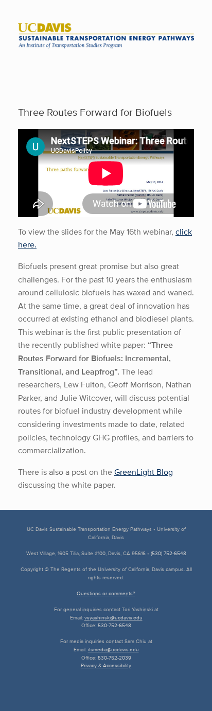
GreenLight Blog (143, 472)
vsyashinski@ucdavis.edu (113, 617)
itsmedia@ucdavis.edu (113, 649)
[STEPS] (106, 35)
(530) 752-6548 (168, 553)
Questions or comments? (106, 593)
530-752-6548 (114, 625)
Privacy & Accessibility (106, 665)
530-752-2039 (114, 658)
